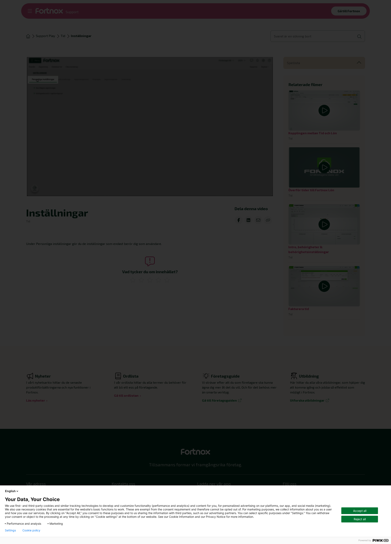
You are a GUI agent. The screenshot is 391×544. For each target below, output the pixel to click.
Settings (10, 530)
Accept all (359, 510)
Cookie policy (31, 530)
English (10, 491)
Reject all (360, 519)
